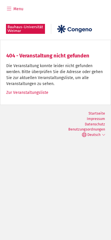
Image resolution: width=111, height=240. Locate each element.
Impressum (96, 119)
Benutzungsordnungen (86, 129)
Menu (17, 9)
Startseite (97, 113)
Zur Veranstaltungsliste (27, 92)
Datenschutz (95, 124)
